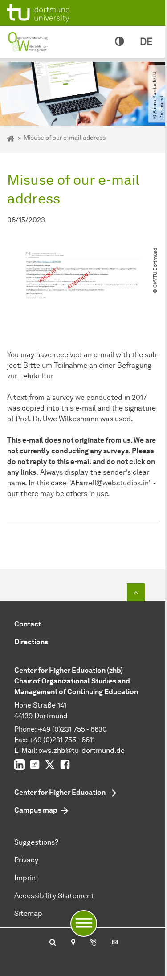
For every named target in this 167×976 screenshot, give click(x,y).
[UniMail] (114, 943)
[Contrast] (119, 41)
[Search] (52, 943)
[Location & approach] (72, 943)
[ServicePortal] (93, 943)
